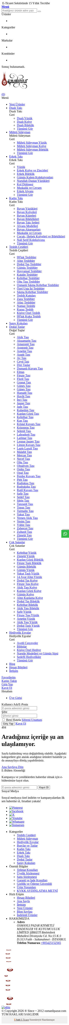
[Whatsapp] (16, 821)
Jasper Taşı (23, 403)
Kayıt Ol (7, 687)
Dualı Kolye (24, 121)
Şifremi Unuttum (32, 719)
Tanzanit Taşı (25, 504)
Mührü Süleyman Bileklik (32, 149)
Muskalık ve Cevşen (29, 187)
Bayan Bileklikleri (28, 219)
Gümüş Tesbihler (27, 267)
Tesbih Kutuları (26, 295)
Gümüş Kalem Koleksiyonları (35, 177)
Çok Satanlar (17, 542)
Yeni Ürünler (17, 104)
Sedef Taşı (23, 497)
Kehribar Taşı (25, 417)
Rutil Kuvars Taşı (27, 490)
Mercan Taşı (24, 455)
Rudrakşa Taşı (25, 483)
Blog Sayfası (24, 911)
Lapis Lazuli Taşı (27, 448)
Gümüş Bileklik (26, 566)
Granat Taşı (24, 382)
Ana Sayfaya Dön (12, 767)
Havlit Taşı (23, 396)
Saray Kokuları (18, 323)
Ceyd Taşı (23, 361)
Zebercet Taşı (25, 528)
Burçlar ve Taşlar (27, 845)
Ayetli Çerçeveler (27, 643)
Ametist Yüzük (26, 618)
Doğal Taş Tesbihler (29, 264)
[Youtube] (15, 818)
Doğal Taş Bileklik (28, 601)
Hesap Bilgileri (18, 667)
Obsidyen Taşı (25, 465)
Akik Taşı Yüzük (27, 622)
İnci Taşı (22, 399)
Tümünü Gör (25, 128)
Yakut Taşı (23, 514)
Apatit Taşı (23, 354)
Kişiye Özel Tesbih (28, 313)
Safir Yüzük (24, 611)
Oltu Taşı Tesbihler (28, 281)
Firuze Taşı (23, 375)
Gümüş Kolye (25, 594)
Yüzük (21, 167)
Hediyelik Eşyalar (20, 632)
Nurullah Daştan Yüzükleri (33, 180)
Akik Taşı (23, 337)
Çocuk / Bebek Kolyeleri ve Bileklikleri (41, 236)
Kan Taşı (22, 420)
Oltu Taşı (22, 462)
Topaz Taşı (23, 507)
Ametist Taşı (24, 351)
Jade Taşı (22, 406)
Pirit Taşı (22, 479)
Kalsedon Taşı (25, 410)
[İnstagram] (16, 825)
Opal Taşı (23, 472)
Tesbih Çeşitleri (18, 246)
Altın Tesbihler (26, 260)
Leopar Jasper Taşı (28, 441)
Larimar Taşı (24, 438)
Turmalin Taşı (25, 511)
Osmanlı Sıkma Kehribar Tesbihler (38, 285)
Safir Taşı (22, 493)
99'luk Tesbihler (26, 257)
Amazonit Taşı (25, 344)
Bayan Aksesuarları (28, 229)
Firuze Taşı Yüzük (28, 615)
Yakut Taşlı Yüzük (28, 573)
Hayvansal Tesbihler (29, 271)
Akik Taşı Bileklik (28, 608)
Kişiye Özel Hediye (29, 650)
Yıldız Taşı (23, 524)
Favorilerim (9, 677)
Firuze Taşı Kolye (28, 584)
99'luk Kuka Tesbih (29, 316)
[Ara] (39, 11)
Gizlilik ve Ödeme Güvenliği (34, 883)
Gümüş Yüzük (25, 570)
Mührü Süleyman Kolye (31, 146)
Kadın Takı (16, 198)
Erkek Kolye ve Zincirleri (32, 170)
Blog (12, 664)
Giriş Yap (7, 684)
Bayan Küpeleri (26, 215)
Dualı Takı (15, 107)
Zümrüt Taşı (24, 535)
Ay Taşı (21, 358)
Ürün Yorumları (26, 887)
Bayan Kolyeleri (27, 212)
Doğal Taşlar (17, 326)
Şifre (4, 712)
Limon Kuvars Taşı (28, 445)
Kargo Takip (9, 680)
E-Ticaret (25, 1019)
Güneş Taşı (23, 385)
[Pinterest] (16, 807)
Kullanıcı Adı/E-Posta (15, 704)
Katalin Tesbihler (27, 274)
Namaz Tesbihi (26, 306)
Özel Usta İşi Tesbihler (30, 288)
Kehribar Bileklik (27, 604)
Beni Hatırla (14, 719)
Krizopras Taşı (25, 427)
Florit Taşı (23, 379)
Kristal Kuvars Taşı (28, 424)
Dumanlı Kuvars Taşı (30, 368)
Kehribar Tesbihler (28, 278)
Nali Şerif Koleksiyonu (31, 240)
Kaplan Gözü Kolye (29, 591)
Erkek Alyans (25, 191)
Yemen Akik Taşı (27, 518)
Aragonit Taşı (25, 347)
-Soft (17, 1019)
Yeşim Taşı (23, 521)
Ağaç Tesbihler (26, 302)
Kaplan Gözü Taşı (28, 413)
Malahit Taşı (24, 452)
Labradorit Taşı (26, 434)
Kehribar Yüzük (26, 552)
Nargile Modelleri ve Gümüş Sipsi (37, 653)
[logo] (34, 81)
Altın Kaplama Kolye (30, 597)
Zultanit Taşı (24, 531)
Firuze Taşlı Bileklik (29, 563)
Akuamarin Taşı (26, 340)
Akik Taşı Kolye (27, 587)
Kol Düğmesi (25, 184)
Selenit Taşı (24, 431)
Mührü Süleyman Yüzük (32, 142)
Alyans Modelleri (27, 226)
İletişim (13, 670)
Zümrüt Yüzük (26, 556)
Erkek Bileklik (25, 173)
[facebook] (16, 811)
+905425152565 (51, 942)
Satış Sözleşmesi (27, 876)
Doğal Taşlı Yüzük (28, 625)
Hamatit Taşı (24, 392)
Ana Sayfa (23, 901)
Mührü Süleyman (19, 132)
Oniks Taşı (23, 469)
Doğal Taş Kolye (27, 580)
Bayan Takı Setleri (28, 222)
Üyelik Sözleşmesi (28, 873)
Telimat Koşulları (27, 870)
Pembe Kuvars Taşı (28, 476)
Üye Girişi (15, 697)
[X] (12, 814)
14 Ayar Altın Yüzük (29, 577)
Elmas (20, 372)
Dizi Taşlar (23, 365)
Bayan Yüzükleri (27, 208)
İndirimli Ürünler (27, 915)
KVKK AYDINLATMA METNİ (37, 890)
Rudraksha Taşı (26, 486)
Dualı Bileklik (25, 125)
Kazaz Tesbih (25, 309)
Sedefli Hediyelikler (29, 657)
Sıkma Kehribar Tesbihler (32, 292)
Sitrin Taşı (23, 500)
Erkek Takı (16, 156)
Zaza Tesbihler (26, 299)
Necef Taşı (23, 458)
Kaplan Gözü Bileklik (30, 559)
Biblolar (22, 646)
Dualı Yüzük (24, 118)
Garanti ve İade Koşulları (32, 880)
